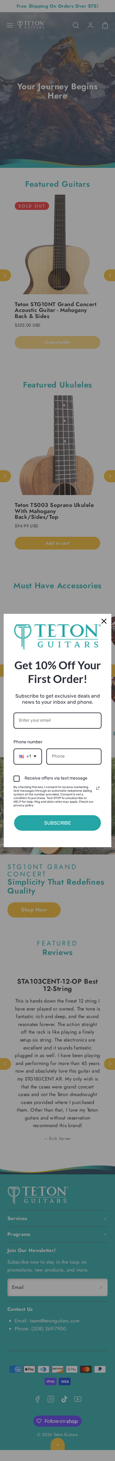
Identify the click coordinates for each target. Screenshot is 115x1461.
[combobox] (27, 756)
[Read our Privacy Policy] (98, 788)
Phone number (27, 742)
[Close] (104, 621)
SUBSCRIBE (57, 823)
